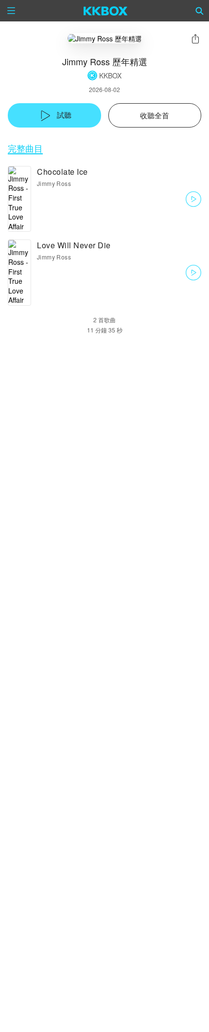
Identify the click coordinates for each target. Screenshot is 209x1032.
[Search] (200, 11)
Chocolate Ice (62, 171)
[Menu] (11, 11)
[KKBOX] (105, 10)
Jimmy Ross (54, 183)
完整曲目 (25, 148)
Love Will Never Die (74, 245)
